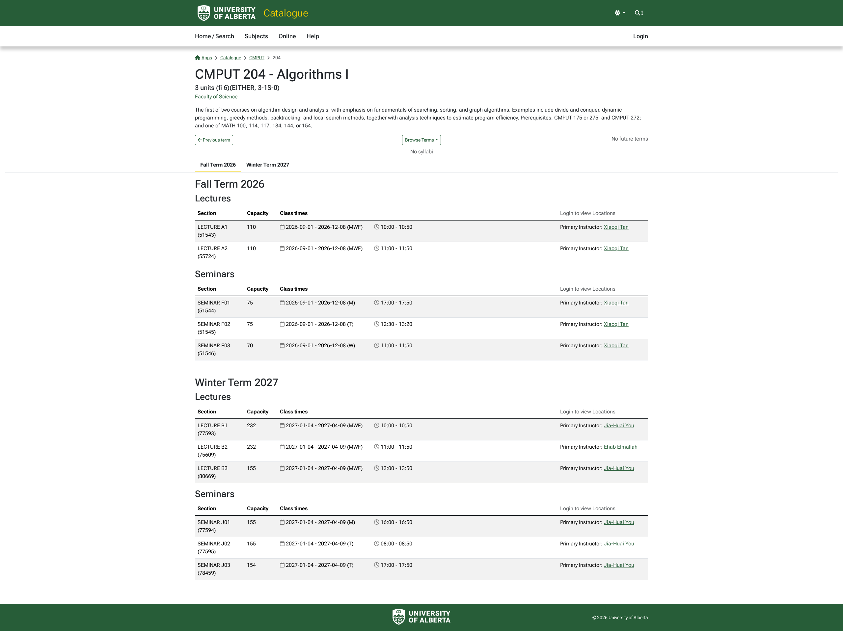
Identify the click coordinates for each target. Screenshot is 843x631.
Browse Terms (419, 140)
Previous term (216, 140)
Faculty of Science (216, 96)
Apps (207, 57)
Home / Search (214, 36)
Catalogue (285, 13)
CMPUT (256, 57)
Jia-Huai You (619, 425)
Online (287, 36)
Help (313, 36)
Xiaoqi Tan (616, 227)
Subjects (256, 36)
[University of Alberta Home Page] (226, 13)
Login (640, 36)
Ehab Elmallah (621, 447)
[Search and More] (639, 13)
